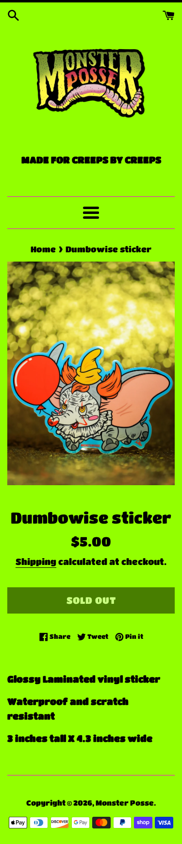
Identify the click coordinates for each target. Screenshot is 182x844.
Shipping (36, 561)
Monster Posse (125, 802)
